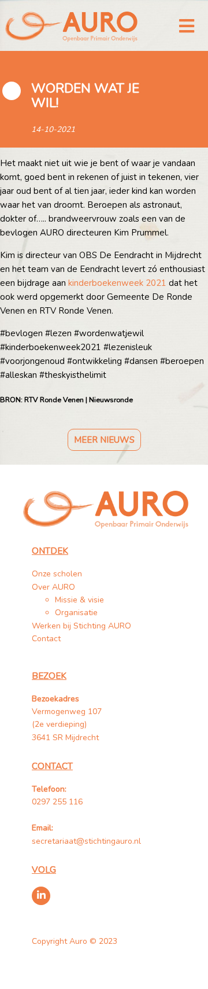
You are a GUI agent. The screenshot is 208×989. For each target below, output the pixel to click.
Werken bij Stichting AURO (82, 625)
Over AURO (53, 587)
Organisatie (76, 612)
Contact (46, 638)
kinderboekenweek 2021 (117, 283)
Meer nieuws (104, 440)
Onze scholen (57, 573)
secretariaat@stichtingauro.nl (86, 841)
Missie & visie (79, 599)
